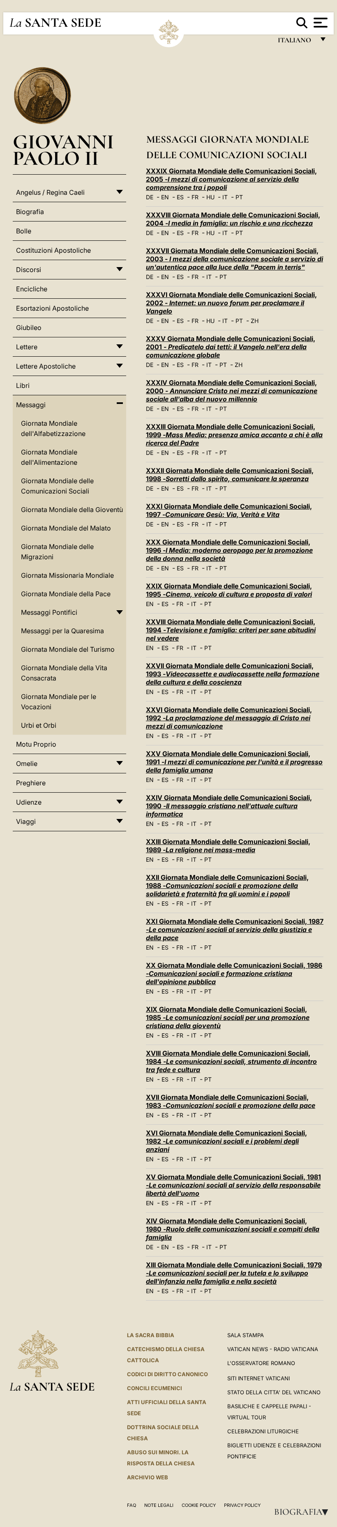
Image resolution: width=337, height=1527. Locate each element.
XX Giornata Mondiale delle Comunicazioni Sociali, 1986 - (234, 973)
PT (239, 197)
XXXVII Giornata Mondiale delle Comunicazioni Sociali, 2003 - (234, 259)
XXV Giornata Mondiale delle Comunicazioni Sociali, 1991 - (234, 762)
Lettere (26, 347)
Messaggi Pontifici (49, 612)
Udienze (29, 802)
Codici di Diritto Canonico (167, 1374)
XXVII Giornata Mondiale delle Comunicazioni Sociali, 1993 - (232, 674)
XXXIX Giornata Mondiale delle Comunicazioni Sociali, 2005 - (231, 179)
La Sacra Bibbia (150, 1335)
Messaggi (31, 405)
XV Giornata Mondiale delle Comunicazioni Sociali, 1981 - (233, 1185)
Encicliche (31, 289)
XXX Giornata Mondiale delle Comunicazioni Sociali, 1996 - (229, 550)
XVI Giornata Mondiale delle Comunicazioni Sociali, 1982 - (226, 1141)
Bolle (23, 231)
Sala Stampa (245, 1335)
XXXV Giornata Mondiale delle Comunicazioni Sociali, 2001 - (230, 346)
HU (210, 197)
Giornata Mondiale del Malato (66, 528)
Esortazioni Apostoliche (52, 308)
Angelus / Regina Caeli (50, 192)
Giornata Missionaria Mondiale (67, 575)
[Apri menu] (320, 23)
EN (165, 197)
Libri (23, 385)
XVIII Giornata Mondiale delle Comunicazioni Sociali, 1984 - (231, 1061)
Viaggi (26, 821)
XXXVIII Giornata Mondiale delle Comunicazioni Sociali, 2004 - (233, 219)
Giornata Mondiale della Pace (66, 594)
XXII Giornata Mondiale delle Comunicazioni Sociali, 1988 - (227, 885)
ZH (255, 320)
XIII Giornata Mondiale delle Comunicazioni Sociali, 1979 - (234, 1273)
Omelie (26, 763)
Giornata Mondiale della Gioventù (72, 509)
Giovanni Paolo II (63, 150)
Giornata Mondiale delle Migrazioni (57, 551)
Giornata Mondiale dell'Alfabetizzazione (53, 428)
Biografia (303, 1511)
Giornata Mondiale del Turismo (68, 649)
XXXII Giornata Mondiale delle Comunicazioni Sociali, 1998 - (230, 474)
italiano (296, 42)
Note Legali (158, 1505)
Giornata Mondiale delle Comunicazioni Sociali (57, 486)
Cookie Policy (199, 1505)
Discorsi (28, 269)
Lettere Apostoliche (46, 366)
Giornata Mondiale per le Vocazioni (58, 701)
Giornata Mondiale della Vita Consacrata (64, 673)
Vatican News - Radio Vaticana (272, 1349)
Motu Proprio (36, 744)
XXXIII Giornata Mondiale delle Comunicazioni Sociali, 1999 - (234, 434)
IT (225, 197)
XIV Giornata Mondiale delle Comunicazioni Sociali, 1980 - (232, 1229)
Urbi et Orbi (38, 725)
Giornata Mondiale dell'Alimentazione (49, 457)
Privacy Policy (242, 1505)
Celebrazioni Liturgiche (263, 1431)
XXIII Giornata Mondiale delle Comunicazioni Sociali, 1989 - (228, 845)
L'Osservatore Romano (261, 1363)
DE (149, 197)
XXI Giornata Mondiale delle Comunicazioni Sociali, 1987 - (234, 929)
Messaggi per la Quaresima (62, 631)
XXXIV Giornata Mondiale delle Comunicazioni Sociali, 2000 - (231, 390)
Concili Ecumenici (154, 1388)
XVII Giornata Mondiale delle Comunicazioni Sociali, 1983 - (230, 1101)
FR (195, 197)
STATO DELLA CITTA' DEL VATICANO (274, 1392)
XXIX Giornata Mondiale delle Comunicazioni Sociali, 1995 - (229, 590)
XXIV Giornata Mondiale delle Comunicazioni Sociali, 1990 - (229, 805)
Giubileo (29, 327)
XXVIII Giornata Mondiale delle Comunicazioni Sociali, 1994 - (231, 630)
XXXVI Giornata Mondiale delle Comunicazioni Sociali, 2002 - (231, 303)
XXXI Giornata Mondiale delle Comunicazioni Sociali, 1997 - (229, 510)
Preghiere (31, 783)
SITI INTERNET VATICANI (258, 1378)
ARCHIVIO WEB (147, 1477)
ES (180, 197)
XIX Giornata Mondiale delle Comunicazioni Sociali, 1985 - (227, 1017)
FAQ (131, 1505)
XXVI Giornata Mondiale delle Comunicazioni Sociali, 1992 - (229, 718)
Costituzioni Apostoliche (53, 250)
